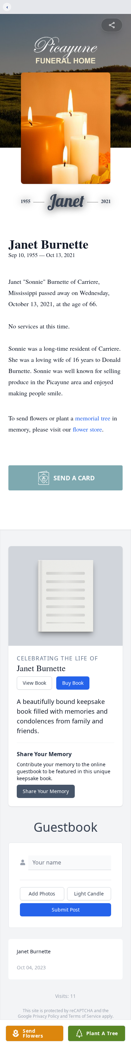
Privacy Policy (46, 1016)
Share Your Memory (46, 791)
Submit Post (66, 909)
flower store (87, 429)
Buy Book (72, 683)
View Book (34, 683)
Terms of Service (84, 1016)
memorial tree (92, 418)
